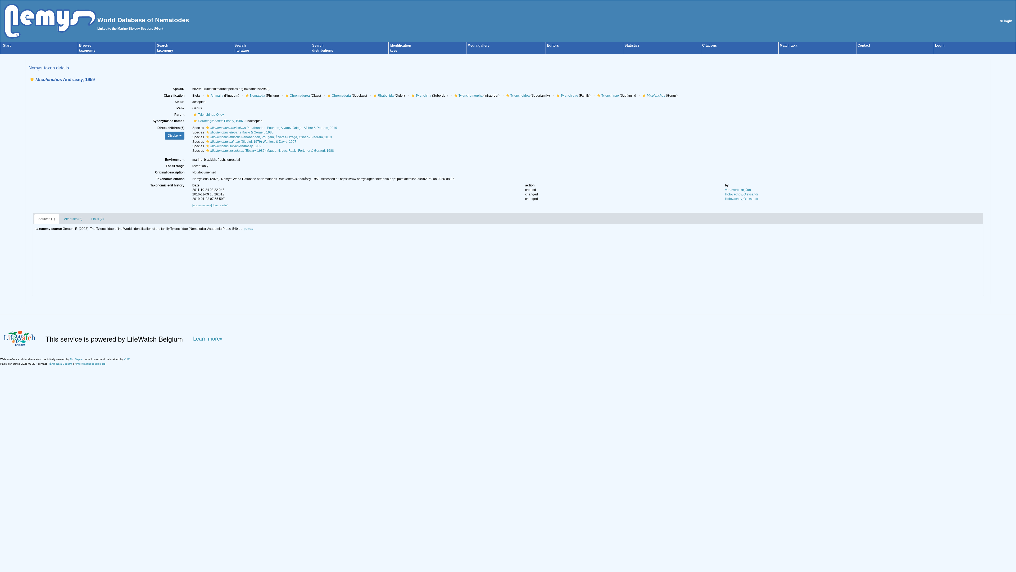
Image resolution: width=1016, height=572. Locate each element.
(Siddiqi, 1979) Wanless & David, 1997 (253, 142)
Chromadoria (341, 95)
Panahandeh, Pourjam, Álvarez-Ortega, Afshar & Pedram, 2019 (273, 128)
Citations (709, 45)
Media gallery (478, 45)
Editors (553, 45)
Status (179, 102)
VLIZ (127, 359)
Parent (179, 115)
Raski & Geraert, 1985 (242, 132)
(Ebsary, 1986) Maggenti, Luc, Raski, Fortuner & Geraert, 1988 (272, 151)
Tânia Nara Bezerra (60, 363)
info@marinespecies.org (91, 363)
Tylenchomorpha (471, 95)
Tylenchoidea (520, 95)
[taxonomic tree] (202, 205)
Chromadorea (300, 95)
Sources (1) (46, 219)
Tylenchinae (610, 95)
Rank (180, 108)
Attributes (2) (73, 219)
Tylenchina (423, 95)
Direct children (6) (170, 128)
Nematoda (257, 95)
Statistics (631, 45)
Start (7, 45)
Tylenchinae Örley (211, 115)
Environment (174, 160)
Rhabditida (386, 95)
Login (940, 45)
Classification (174, 95)
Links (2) (97, 219)
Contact (864, 45)
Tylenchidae (569, 95)
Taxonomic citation (170, 179)
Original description (169, 172)
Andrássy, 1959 (235, 146)
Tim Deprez (77, 359)
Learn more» (208, 338)
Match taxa (788, 45)
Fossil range (175, 166)
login (1007, 21)
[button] (32, 79)
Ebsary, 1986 (220, 121)
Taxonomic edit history (167, 185)
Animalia (217, 95)
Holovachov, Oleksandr (741, 194)
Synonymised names (168, 121)
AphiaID (178, 89)
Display (173, 135)
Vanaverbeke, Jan (738, 190)
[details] (248, 228)
